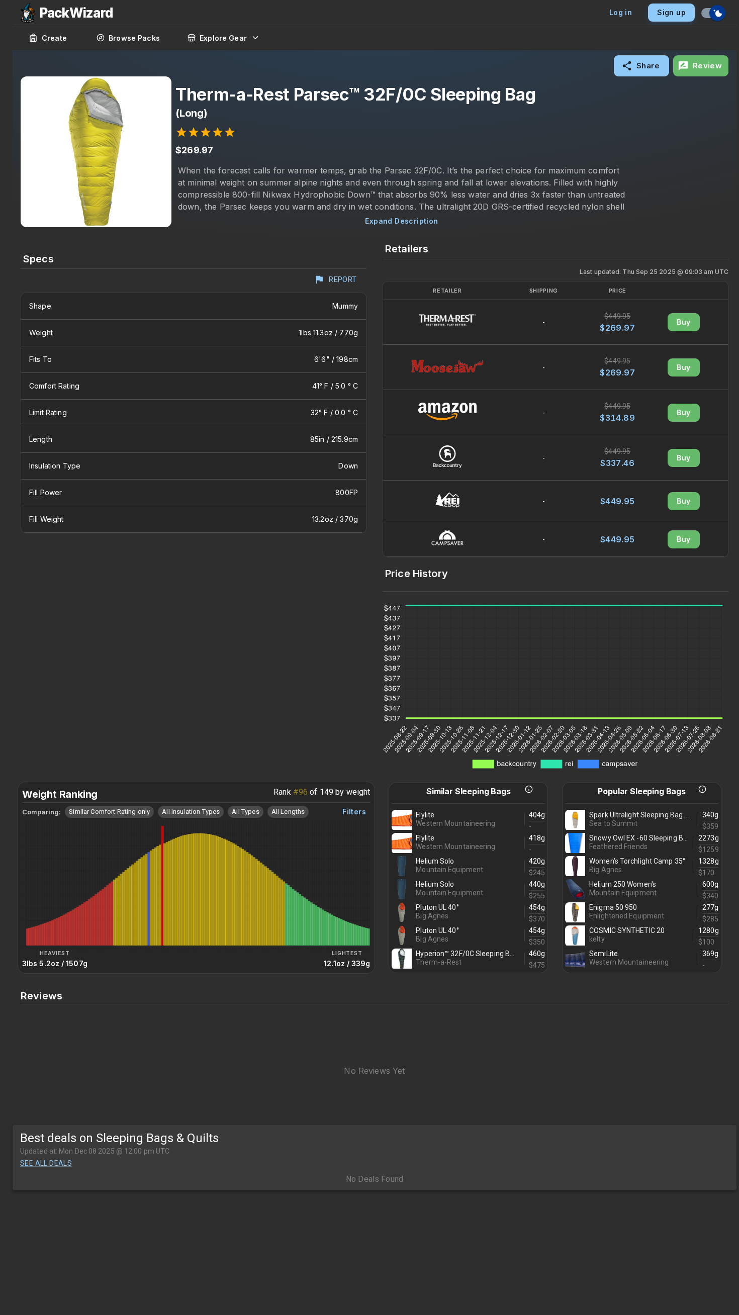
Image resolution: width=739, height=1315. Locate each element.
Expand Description (401, 221)
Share (648, 65)
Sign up (671, 12)
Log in (620, 12)
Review (707, 65)
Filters (354, 811)
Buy (683, 322)
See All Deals (46, 1163)
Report (343, 279)
